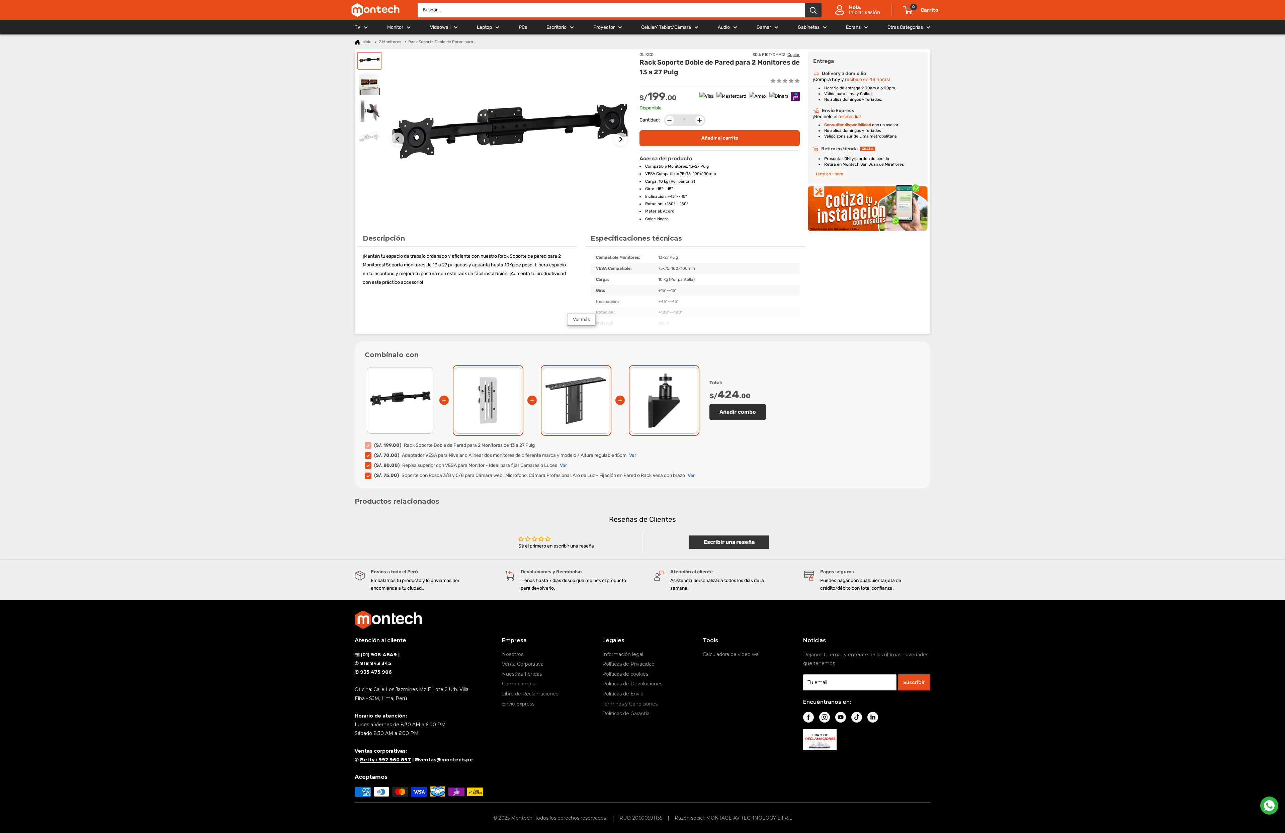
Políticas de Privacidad (628, 664)
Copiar (793, 54)
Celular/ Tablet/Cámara (666, 27)
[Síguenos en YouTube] (840, 717)
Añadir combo (737, 412)
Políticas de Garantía (626, 714)
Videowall (440, 27)
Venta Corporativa (522, 664)
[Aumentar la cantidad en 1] (699, 120)
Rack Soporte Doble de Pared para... (442, 41)
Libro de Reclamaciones (530, 694)
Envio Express (518, 704)
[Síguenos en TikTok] (856, 717)
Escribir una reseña (729, 542)
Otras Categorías (905, 27)
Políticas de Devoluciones (632, 684)
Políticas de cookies (625, 674)
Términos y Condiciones (630, 704)
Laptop (484, 27)
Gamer (764, 27)
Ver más (581, 319)
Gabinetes (809, 27)
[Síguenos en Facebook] (808, 717)
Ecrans (853, 27)
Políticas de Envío (623, 694)
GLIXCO (646, 54)
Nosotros (512, 654)
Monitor (395, 27)
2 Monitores (390, 41)
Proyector (604, 27)
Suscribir (914, 682)
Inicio (366, 41)
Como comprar (519, 684)
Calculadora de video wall (732, 654)
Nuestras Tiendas (522, 674)
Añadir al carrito (719, 138)
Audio (724, 27)
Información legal (622, 654)
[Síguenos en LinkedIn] (872, 717)
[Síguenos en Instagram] (824, 717)
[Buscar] (813, 10)
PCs (523, 27)
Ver (632, 455)
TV (357, 27)
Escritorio (556, 27)
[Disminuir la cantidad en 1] (669, 120)
